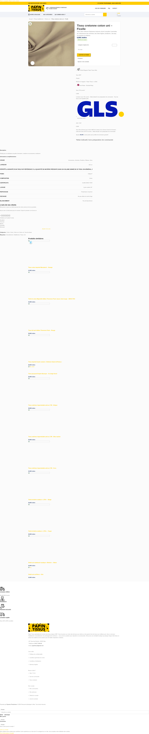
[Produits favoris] (110, 14)
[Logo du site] (36, 8)
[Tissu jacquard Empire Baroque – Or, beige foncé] (31, 366)
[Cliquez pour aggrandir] (32, 63)
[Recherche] (105, 14)
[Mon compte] (120, 8)
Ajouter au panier (84, 54)
